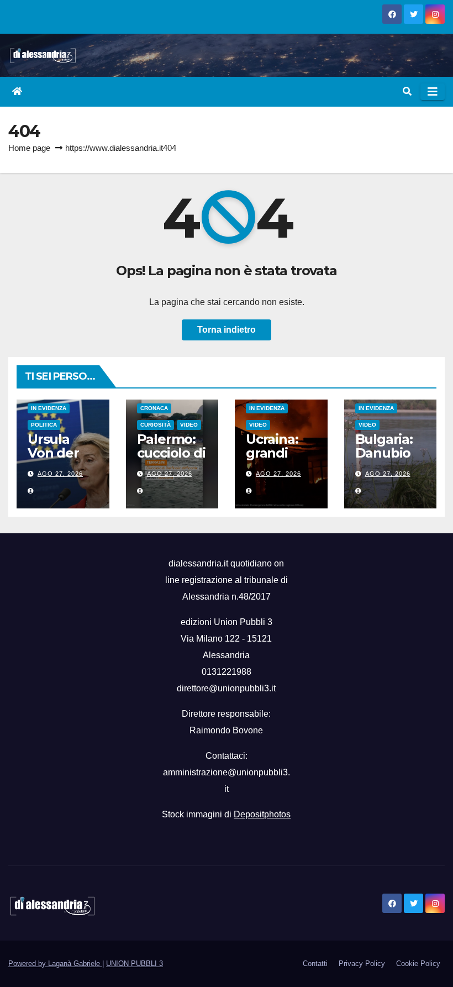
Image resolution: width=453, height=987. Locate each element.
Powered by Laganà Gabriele (55, 963)
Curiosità (155, 425)
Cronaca (154, 408)
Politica (44, 425)
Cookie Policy (418, 963)
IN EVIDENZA (48, 408)
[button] (407, 91)
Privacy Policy (362, 963)
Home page (29, 148)
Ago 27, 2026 (60, 473)
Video (189, 425)
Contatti (315, 963)
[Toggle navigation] (432, 91)
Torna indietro (226, 329)
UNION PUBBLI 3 (134, 963)
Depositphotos (262, 814)
